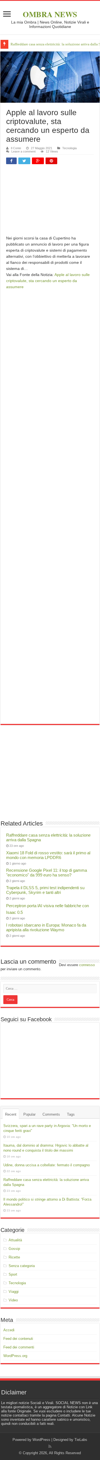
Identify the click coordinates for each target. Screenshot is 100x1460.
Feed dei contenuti (18, 1339)
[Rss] (50, 1446)
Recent (10, 1114)
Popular (29, 1114)
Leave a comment (23, 151)
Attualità (15, 1240)
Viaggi (14, 1291)
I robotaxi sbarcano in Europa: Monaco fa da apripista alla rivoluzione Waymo (46, 927)
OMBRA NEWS (50, 14)
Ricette (14, 1257)
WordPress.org (15, 1356)
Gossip (14, 1249)
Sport (13, 1274)
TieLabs (80, 1440)
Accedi (8, 1330)
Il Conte (16, 148)
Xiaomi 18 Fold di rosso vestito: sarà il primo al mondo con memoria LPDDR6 (48, 855)
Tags (71, 1114)
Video (13, 1300)
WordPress (41, 1440)
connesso (87, 965)
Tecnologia (69, 148)
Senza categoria (22, 1266)
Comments (51, 1114)
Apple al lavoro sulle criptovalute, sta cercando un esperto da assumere (48, 280)
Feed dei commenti (18, 1347)
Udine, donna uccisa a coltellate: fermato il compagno (46, 1165)
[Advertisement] (50, 202)
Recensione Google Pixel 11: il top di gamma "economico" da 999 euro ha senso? (46, 872)
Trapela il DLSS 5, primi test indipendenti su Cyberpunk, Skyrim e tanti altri (45, 890)
